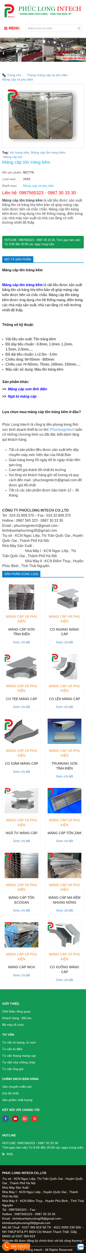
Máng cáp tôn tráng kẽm (48, 152)
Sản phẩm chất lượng (17, 1100)
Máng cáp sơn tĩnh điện (27, 389)
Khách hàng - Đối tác (17, 1018)
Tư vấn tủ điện (12, 1049)
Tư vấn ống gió (12, 1069)
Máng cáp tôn (12, 157)
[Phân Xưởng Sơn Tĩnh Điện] (43, 53)
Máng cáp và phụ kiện (17, 79)
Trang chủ (14, 75)
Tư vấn (8, 1034)
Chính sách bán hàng (20, 1079)
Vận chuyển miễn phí (17, 1086)
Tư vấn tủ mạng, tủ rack (19, 1042)
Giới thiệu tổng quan (16, 1011)
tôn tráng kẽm (19, 152)
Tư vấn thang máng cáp (19, 1055)
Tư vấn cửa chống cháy (18, 1062)
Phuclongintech (62, 429)
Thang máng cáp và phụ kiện (47, 75)
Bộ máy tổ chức (13, 1024)
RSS (10, 1154)
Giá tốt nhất (10, 1093)
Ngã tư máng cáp (22, 396)
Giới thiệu (10, 1003)
